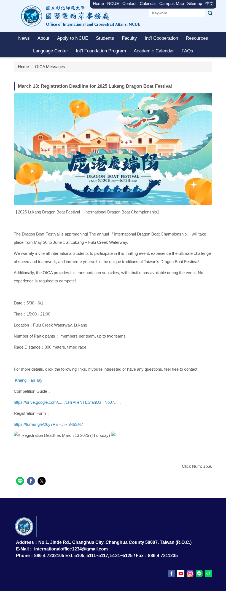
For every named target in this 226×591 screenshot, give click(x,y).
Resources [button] (197, 38)
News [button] (24, 38)
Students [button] (105, 38)
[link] (28, 380)
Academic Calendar (154, 51)
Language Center (50, 51)
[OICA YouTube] (181, 573)
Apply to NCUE (72, 38)
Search (210, 13)
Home (23, 66)
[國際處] (78, 15)
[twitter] (42, 481)
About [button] (43, 38)
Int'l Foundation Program (101, 51)
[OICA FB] (171, 573)
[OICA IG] (190, 573)
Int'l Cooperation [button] (161, 38)
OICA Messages (50, 66)
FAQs (187, 51)
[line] (21, 481)
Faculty (129, 38)
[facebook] (31, 481)
